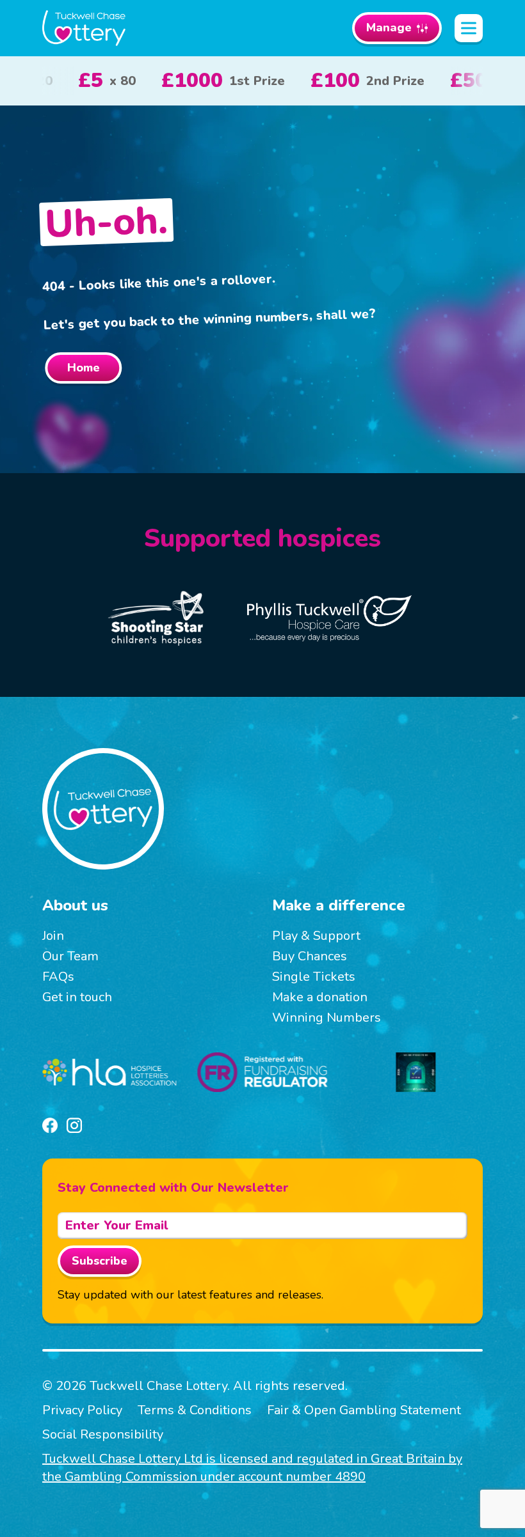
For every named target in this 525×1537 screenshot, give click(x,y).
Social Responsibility (102, 1434)
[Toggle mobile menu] (469, 28)
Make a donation (320, 997)
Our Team (70, 956)
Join (53, 935)
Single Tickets (313, 976)
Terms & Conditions (195, 1410)
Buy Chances (309, 956)
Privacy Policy (82, 1410)
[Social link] (50, 1125)
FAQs (58, 976)
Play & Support (316, 935)
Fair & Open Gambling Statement (364, 1410)
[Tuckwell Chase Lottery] (83, 28)
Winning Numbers (326, 1017)
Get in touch (77, 997)
